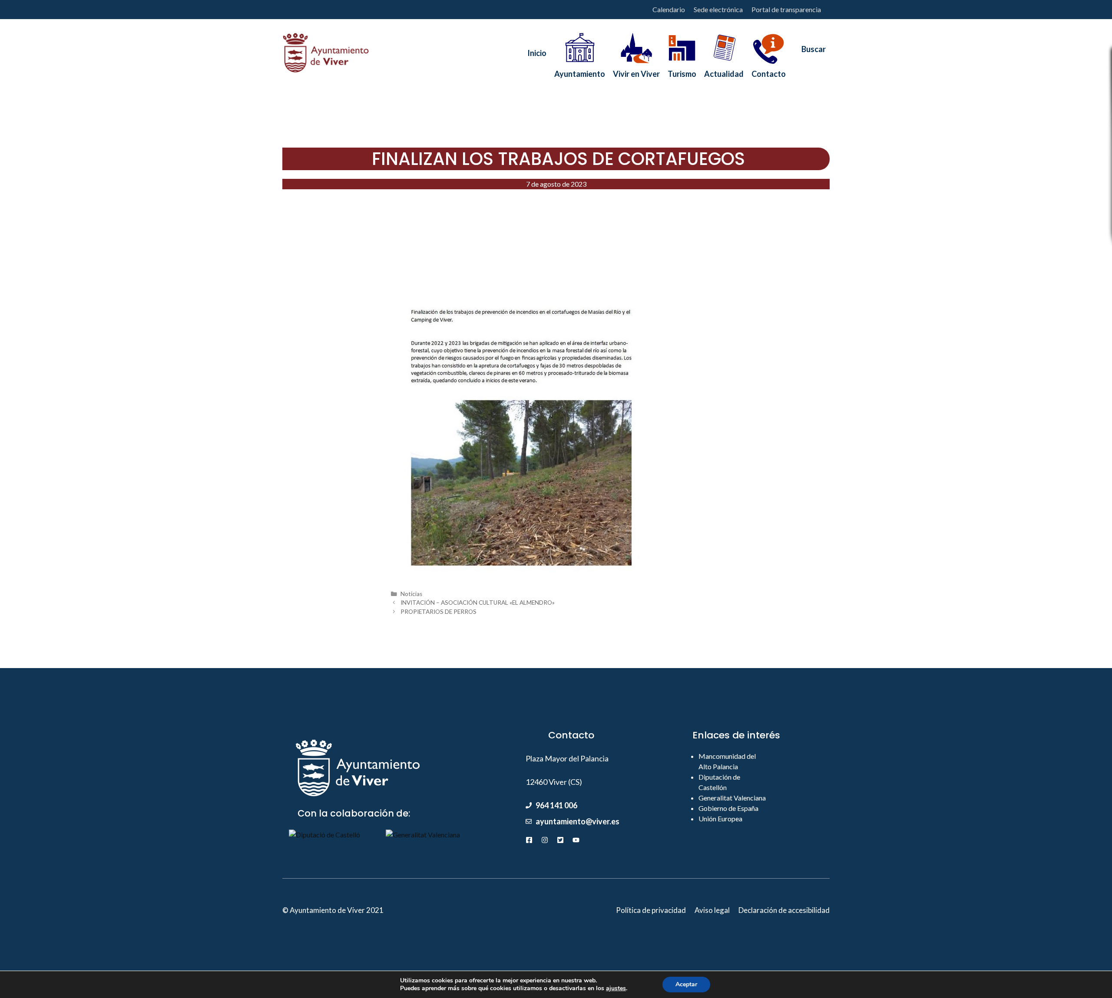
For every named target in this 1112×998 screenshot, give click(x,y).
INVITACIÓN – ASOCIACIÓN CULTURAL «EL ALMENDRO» (477, 602)
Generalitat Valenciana (732, 798)
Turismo (682, 71)
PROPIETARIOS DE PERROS (438, 611)
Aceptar (686, 984)
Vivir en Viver (636, 71)
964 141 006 (556, 805)
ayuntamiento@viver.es (577, 821)
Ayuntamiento (579, 71)
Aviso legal (712, 910)
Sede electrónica (718, 9)
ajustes (616, 988)
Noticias (411, 593)
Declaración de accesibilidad (784, 910)
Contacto (768, 71)
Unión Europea (720, 818)
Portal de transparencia (786, 9)
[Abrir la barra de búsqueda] (810, 53)
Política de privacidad (651, 910)
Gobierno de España (728, 808)
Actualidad (724, 71)
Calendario (668, 9)
